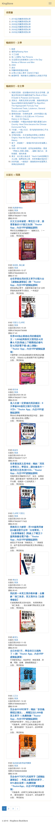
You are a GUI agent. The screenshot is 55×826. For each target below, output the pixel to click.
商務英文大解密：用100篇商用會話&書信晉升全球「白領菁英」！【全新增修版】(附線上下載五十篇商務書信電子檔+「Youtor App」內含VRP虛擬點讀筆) (27, 533)
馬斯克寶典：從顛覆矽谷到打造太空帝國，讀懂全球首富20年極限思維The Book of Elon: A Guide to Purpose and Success (30, 95)
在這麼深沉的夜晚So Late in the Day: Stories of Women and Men (27, 61)
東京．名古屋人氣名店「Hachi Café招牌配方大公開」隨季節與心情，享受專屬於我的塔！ (30, 157)
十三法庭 (15, 54)
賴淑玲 (15, 450)
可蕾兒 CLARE (18, 322)
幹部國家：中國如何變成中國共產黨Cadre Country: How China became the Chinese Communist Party (29, 124)
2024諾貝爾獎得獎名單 (21, 29)
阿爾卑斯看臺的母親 (19, 70)
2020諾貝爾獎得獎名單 (21, 24)
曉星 (13, 49)
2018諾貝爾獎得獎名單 (21, 18)
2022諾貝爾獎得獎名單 (21, 26)
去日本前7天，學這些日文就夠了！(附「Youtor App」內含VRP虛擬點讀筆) (26, 654)
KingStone (7, 3)
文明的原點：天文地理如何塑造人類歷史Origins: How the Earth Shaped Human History (28, 138)
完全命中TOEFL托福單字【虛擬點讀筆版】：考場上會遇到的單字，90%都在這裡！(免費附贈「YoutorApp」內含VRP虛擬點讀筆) (27, 783)
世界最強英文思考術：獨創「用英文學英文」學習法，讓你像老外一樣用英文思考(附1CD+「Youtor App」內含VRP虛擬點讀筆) (27, 468)
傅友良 (15, 579)
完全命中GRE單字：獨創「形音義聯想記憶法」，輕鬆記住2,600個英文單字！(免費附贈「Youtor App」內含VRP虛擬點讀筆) (27, 714)
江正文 (15, 695)
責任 (13, 67)
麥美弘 (15, 637)
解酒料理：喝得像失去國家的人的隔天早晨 (29, 75)
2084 (13, 65)
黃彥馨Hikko (17, 207)
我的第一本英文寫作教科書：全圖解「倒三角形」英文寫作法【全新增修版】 (27, 596)
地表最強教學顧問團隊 (21, 763)
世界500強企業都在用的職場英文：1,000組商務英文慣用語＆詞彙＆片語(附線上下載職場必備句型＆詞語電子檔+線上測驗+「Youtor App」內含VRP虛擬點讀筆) (27, 343)
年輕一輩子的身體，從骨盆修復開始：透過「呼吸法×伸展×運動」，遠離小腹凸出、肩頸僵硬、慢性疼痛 (29, 151)
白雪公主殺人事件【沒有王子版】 (25, 72)
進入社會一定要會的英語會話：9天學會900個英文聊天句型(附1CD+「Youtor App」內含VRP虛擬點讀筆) (27, 407)
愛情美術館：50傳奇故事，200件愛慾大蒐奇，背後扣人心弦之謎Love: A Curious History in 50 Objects (29, 116)
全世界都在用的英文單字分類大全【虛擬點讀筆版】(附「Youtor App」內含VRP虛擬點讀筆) (27, 281)
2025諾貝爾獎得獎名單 (21, 32)
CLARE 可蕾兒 (18, 513)
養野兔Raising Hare (19, 51)
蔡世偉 (15, 389)
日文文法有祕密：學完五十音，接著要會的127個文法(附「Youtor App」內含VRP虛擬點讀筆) (27, 224)
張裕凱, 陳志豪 (18, 265)
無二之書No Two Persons (22, 57)
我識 (16, 210)
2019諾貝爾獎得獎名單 (21, 21)
